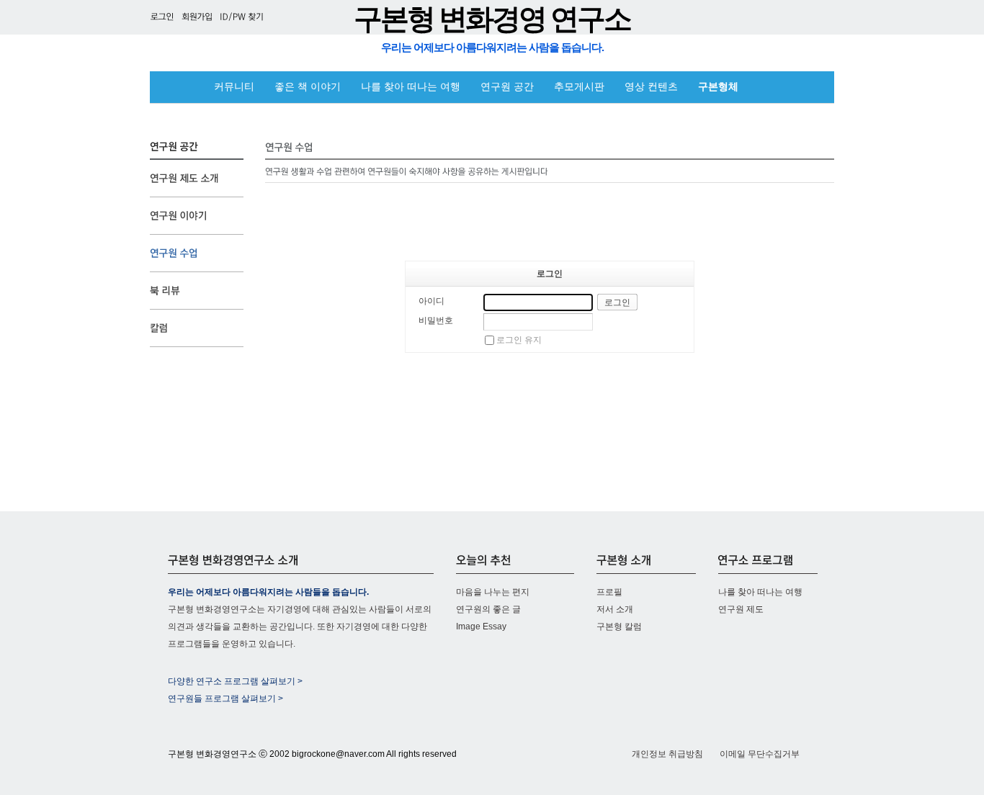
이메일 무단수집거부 (760, 754)
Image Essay (481, 626)
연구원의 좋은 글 (488, 609)
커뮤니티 (234, 86)
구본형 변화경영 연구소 (492, 19)
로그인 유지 (519, 340)
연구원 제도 (741, 609)
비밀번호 (436, 320)
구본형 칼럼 (619, 626)
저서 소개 (614, 609)
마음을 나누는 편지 (492, 592)
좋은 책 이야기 (307, 86)
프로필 (609, 592)
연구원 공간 (507, 86)
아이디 (431, 301)
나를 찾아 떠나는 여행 (410, 86)
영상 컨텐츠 (651, 86)
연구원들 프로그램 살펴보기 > (225, 698)
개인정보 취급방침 (667, 754)
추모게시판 (579, 86)
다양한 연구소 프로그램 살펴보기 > (235, 681)
